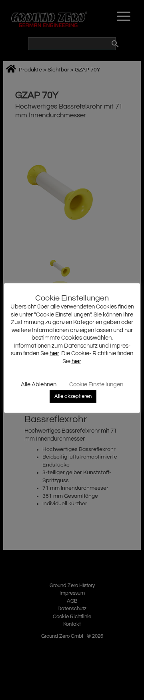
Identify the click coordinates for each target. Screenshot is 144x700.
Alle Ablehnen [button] (38, 385)
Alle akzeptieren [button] (73, 396)
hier (54, 353)
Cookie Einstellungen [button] (96, 385)
